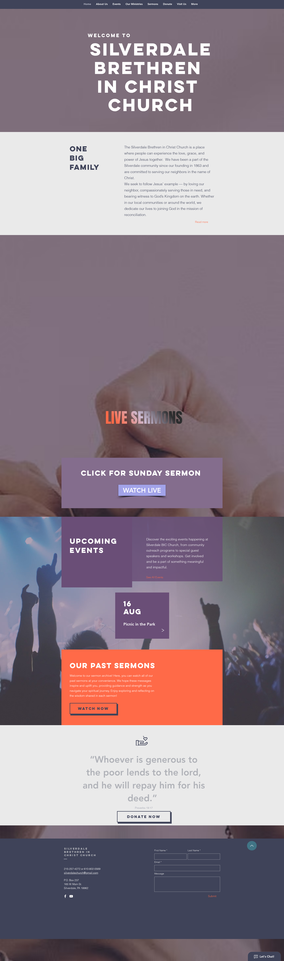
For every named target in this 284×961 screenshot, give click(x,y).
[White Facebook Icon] (65, 896)
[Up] (252, 845)
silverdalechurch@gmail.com (81, 872)
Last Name (194, 850)
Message (159, 873)
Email (158, 862)
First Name (160, 850)
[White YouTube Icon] (71, 896)
